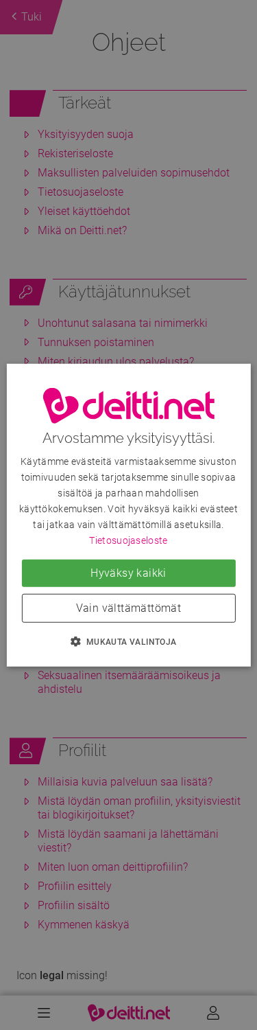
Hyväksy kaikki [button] (128, 572)
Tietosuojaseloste (128, 540)
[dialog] (128, 515)
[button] (128, 640)
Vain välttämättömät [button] (129, 607)
